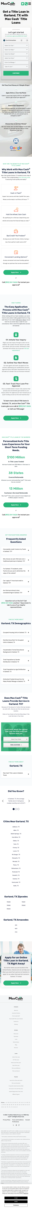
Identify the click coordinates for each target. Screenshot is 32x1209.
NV (25, 1104)
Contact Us (16, 1021)
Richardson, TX (16, 868)
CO (14, 1102)
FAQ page (20, 409)
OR (2, 1107)
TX (9, 1107)
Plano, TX (16, 865)
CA (12, 1102)
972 (16, 932)
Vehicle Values (16, 1042)
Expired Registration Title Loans (16, 1091)
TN (7, 1107)
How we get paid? (16, 1015)
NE (17, 1104)
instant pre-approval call (17, 36)
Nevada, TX (16, 861)
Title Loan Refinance (16, 1068)
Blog (16, 1044)
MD (4, 1104)
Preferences (16, 1205)
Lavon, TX (16, 851)
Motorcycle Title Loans (16, 1062)
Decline (16, 1201)
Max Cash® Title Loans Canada (16, 1018)
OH (27, 1104)
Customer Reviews (16, 1013)
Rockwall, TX (16, 872)
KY (29, 1102)
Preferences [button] (25, 1193)
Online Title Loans (16, 1057)
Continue (16, 73)
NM (23, 1104)
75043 (23, 905)
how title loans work (24, 177)
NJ (21, 1104)
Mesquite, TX (16, 858)
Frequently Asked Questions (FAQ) (16, 1085)
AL (6, 1102)
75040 (8, 902)
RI (3, 1107)
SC (5, 1107)
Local (16, 1039)
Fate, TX (16, 844)
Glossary (16, 1047)
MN (7, 1104)
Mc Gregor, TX (16, 854)
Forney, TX (16, 847)
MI (5, 1104)
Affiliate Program (16, 1094)
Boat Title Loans (16, 1065)
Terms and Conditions (18, 1120)
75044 (8, 909)
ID (22, 1102)
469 (16, 928)
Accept (16, 1198)
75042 (8, 905)
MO (9, 1104)
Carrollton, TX (16, 837)
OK (29, 1104)
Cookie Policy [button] (21, 1191)
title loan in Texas (21, 320)
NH (19, 1104)
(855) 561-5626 (11, 282)
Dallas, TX (16, 840)
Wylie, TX (16, 885)
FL (17, 1102)
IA (21, 1102)
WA (15, 1107)
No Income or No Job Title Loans (16, 1088)
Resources (16, 1033)
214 (16, 925)
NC (15, 1104)
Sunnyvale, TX (16, 882)
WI (16, 1107)
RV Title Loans (16, 1059)
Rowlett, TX (16, 875)
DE (15, 1102)
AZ (10, 1102)
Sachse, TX (16, 879)
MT (13, 1104)
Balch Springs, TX (16, 833)
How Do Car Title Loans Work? (16, 1080)
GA (19, 1102)
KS (27, 1102)
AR (8, 1102)
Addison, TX (16, 827)
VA (13, 1107)
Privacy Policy (6, 1120)
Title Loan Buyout (16, 1071)
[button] (16, 550)
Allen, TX (16, 830)
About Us (16, 1010)
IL (24, 1102)
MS (11, 1104)
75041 (23, 902)
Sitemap (16, 1024)
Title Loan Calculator (16, 1083)
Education (16, 1036)
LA (2, 1104)
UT (11, 1107)
